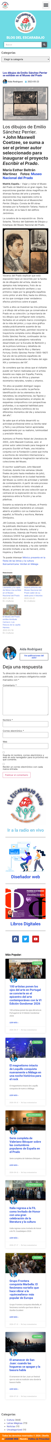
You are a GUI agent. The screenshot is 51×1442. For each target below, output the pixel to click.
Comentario (10, 685)
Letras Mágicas (14, 1423)
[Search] (44, 44)
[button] (46, 5)
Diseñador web (25, 876)
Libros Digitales (25, 923)
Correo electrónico (13, 731)
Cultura (10, 1419)
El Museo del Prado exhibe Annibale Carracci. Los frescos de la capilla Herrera (11, 622)
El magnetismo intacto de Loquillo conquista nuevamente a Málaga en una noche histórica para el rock (25, 1072)
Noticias (11, 1426)
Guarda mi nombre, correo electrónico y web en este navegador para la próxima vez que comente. (25, 757)
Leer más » (14, 1023)
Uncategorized (14, 1429)
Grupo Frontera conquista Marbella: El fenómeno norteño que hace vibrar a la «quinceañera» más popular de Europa (24, 1289)
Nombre (8, 720)
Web (5, 742)
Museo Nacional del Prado (22, 176)
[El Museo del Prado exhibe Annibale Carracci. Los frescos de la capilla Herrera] (12, 610)
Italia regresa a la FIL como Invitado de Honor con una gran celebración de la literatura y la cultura (25, 1214)
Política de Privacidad (38, 1439)
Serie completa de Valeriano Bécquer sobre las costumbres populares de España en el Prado (25, 1145)
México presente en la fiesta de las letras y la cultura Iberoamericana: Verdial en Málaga (24, 560)
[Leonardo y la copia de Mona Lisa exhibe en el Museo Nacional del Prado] (12, 580)
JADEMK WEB (11, 1439)
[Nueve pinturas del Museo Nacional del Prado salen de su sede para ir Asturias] (33, 580)
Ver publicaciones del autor (34, 656)
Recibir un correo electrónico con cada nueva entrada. (23, 768)
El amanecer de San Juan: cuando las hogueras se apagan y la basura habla (25, 1365)
